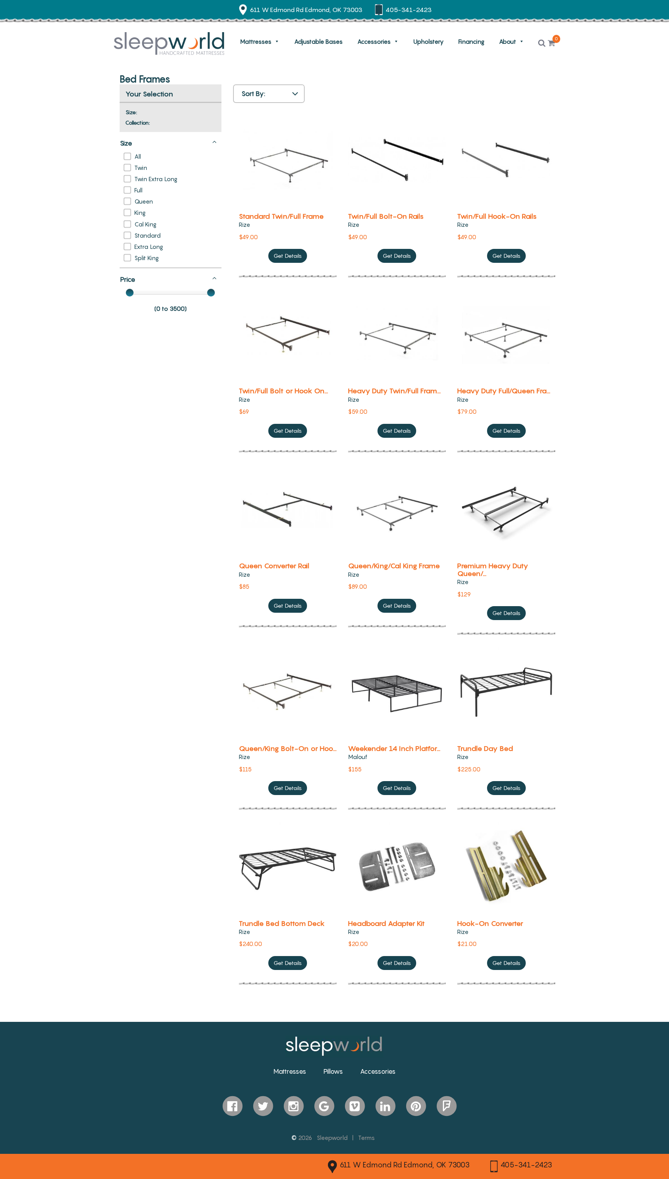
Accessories (374, 41)
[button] (541, 43)
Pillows (333, 1071)
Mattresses (255, 41)
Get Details (288, 255)
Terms (366, 1137)
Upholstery (428, 41)
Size (126, 143)
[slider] (130, 292)
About (507, 41)
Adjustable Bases (318, 41)
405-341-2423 (526, 1164)
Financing (471, 41)
